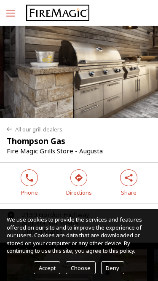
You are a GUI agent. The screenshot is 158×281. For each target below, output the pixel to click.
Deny (112, 268)
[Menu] (9, 13)
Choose (81, 268)
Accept (47, 268)
